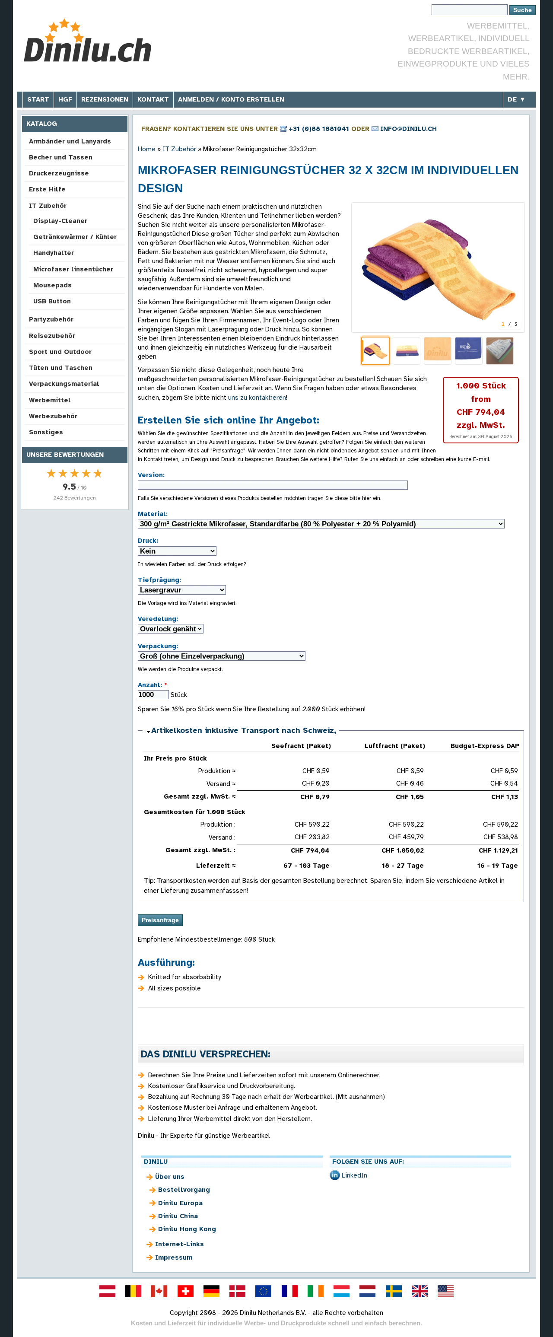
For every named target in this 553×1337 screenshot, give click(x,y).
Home (147, 149)
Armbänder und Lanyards (70, 141)
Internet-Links (179, 1244)
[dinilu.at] (107, 1291)
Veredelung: (158, 619)
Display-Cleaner (60, 221)
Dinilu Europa (180, 1203)
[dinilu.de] (211, 1291)
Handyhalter (53, 253)
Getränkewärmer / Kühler (75, 237)
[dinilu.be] (133, 1291)
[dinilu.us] (446, 1291)
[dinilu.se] (393, 1291)
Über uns (169, 1177)
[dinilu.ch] (185, 1291)
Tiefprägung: (159, 580)
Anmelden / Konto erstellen (231, 99)
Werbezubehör (53, 416)
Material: (153, 514)
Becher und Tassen (60, 157)
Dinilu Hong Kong (187, 1229)
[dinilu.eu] (263, 1291)
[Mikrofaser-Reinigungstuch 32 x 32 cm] (438, 267)
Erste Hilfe (47, 189)
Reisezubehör (52, 336)
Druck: (148, 540)
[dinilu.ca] (159, 1291)
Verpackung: (158, 646)
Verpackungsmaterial (64, 384)
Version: (151, 475)
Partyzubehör (51, 319)
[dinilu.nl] (368, 1291)
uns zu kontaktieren (257, 397)
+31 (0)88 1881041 (319, 129)
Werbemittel (50, 400)
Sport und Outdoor (60, 352)
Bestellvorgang (184, 1190)
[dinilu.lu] (342, 1291)
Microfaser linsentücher (73, 269)
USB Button (52, 301)
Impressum (173, 1257)
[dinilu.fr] (289, 1291)
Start (38, 99)
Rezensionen (104, 99)
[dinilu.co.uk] (419, 1291)
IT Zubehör (48, 206)
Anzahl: (152, 685)
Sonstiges (46, 432)
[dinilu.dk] (238, 1291)
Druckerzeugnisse (59, 173)
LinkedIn (354, 1175)
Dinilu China (178, 1216)
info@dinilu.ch (408, 129)
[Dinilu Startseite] (87, 41)
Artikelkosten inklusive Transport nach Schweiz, (244, 730)
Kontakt (153, 99)
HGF (65, 99)
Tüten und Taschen (60, 368)
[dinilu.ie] (315, 1291)
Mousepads (52, 285)
